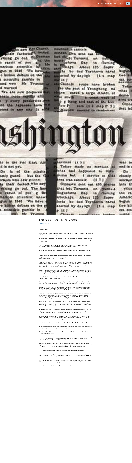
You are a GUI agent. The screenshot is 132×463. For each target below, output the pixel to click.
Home (97, 3)
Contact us (120, 3)
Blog (102, 3)
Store (114, 3)
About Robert (108, 3)
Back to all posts (6, 213)
